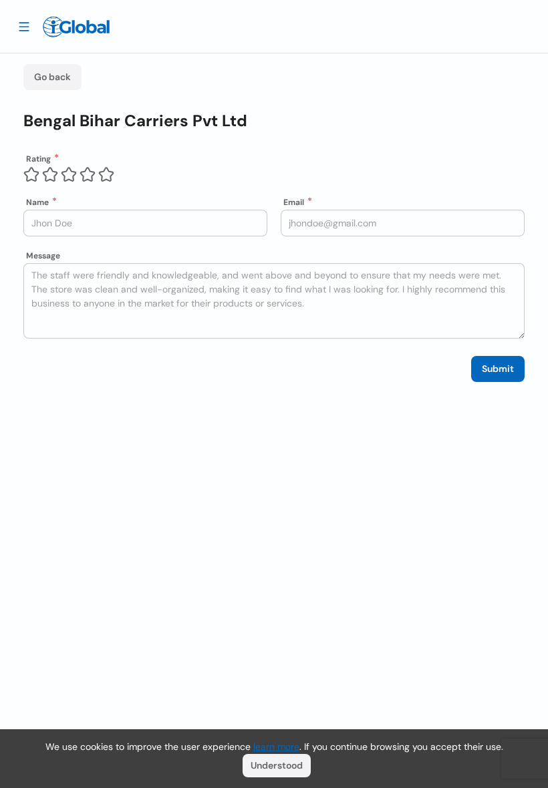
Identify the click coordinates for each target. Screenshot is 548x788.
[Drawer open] (24, 26)
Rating (38, 159)
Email (293, 202)
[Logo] (76, 26)
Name (37, 202)
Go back (52, 77)
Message (43, 255)
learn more (276, 747)
